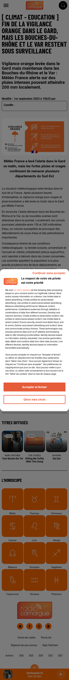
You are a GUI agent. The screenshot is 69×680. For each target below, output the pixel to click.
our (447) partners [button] (22, 289)
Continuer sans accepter (48, 273)
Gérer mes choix (34, 399)
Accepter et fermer (34, 387)
